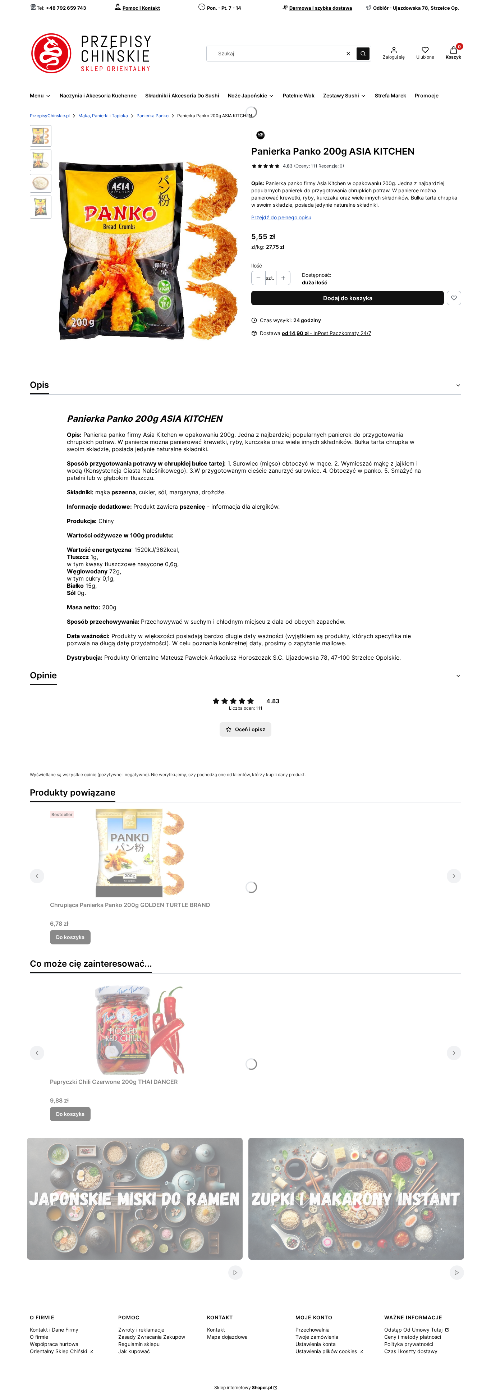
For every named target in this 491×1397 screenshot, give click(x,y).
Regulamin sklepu (139, 1344)
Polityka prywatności (408, 1344)
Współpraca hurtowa (54, 1344)
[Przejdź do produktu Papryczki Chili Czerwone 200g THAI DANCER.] (140, 1030)
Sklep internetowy (243, 1387)
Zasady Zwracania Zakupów (151, 1337)
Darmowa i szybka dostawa (320, 8)
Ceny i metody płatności (412, 1337)
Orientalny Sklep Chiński (59, 1351)
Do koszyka (70, 937)
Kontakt (216, 1330)
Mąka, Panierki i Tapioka (103, 115)
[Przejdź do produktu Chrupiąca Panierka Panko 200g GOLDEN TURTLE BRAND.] (140, 853)
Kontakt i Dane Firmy (54, 1330)
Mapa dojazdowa (227, 1337)
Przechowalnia (312, 1330)
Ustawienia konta (315, 1344)
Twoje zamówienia (316, 1337)
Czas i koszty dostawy (410, 1351)
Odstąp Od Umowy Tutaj (414, 1330)
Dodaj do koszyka (347, 298)
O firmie (39, 1337)
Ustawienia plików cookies (326, 1351)
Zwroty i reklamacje (141, 1330)
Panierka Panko (153, 115)
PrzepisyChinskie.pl (50, 115)
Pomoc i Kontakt (141, 8)
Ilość (256, 265)
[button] (363, 53)
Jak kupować (134, 1351)
